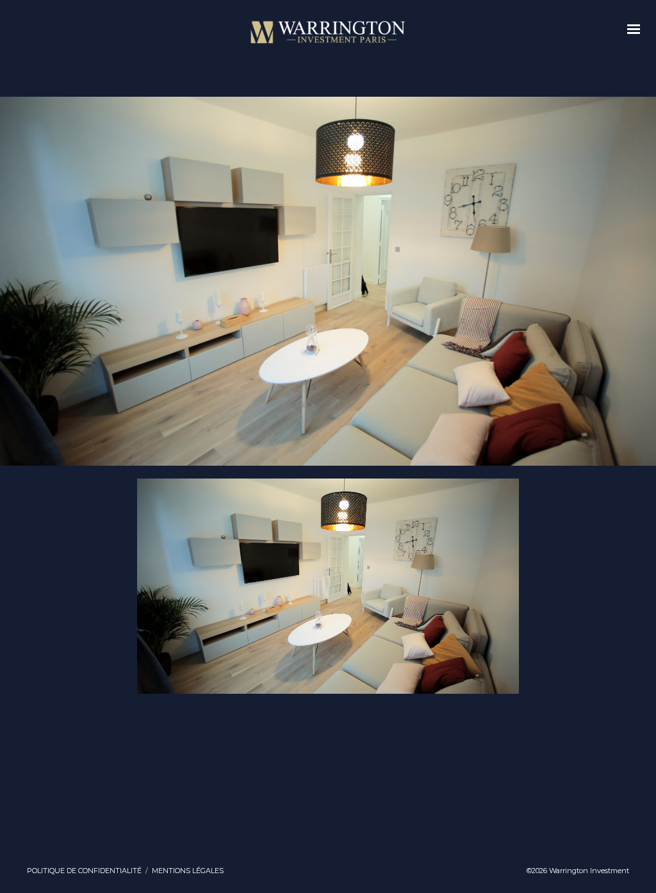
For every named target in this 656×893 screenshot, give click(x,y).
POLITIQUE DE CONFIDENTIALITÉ (84, 870)
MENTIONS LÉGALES (188, 870)
